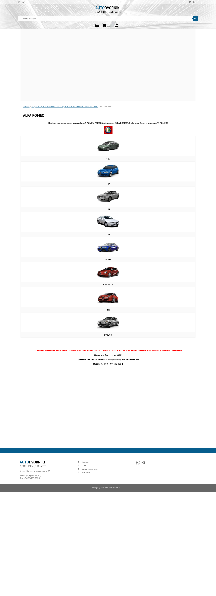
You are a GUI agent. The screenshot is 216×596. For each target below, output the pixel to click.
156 (108, 209)
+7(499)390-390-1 (32, 478)
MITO (108, 310)
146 (108, 159)
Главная (85, 462)
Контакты (86, 472)
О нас (84, 465)
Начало (26, 106)
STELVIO (108, 335)
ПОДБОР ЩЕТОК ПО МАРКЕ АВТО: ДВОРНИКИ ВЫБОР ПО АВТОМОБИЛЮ (65, 106)
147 (108, 184)
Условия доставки (90, 469)
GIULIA (108, 259)
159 (108, 234)
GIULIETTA (108, 284)
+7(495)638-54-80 (32, 475)
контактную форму (112, 359)
